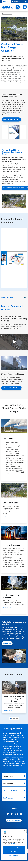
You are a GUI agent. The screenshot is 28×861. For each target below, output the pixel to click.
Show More (7, 710)
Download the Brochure (10, 119)
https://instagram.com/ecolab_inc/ (16, 814)
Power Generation (7, 14)
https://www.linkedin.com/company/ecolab (7, 814)
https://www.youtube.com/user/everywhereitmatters (20, 814)
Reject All (13, 851)
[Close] (25, 831)
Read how (5, 549)
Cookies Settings (13, 855)
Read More (9, 447)
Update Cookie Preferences (13, 820)
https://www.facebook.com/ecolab (12, 814)
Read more (9, 464)
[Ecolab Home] (6, 7)
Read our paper (7, 557)
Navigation (7, 298)
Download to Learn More (10, 387)
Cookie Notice (14, 843)
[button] (18, 7)
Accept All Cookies (14, 847)
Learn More (7, 643)
